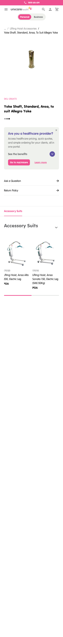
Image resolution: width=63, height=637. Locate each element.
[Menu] (6, 9)
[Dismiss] (56, 130)
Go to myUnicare (19, 162)
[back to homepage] (21, 8)
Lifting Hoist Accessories (23, 28)
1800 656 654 (33, 2)
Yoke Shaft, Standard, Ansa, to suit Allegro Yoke (31, 32)
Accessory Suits (13, 211)
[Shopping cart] (57, 9)
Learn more (41, 162)
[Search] (43, 9)
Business (38, 17)
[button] (31, 227)
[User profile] (50, 9)
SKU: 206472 (10, 98)
